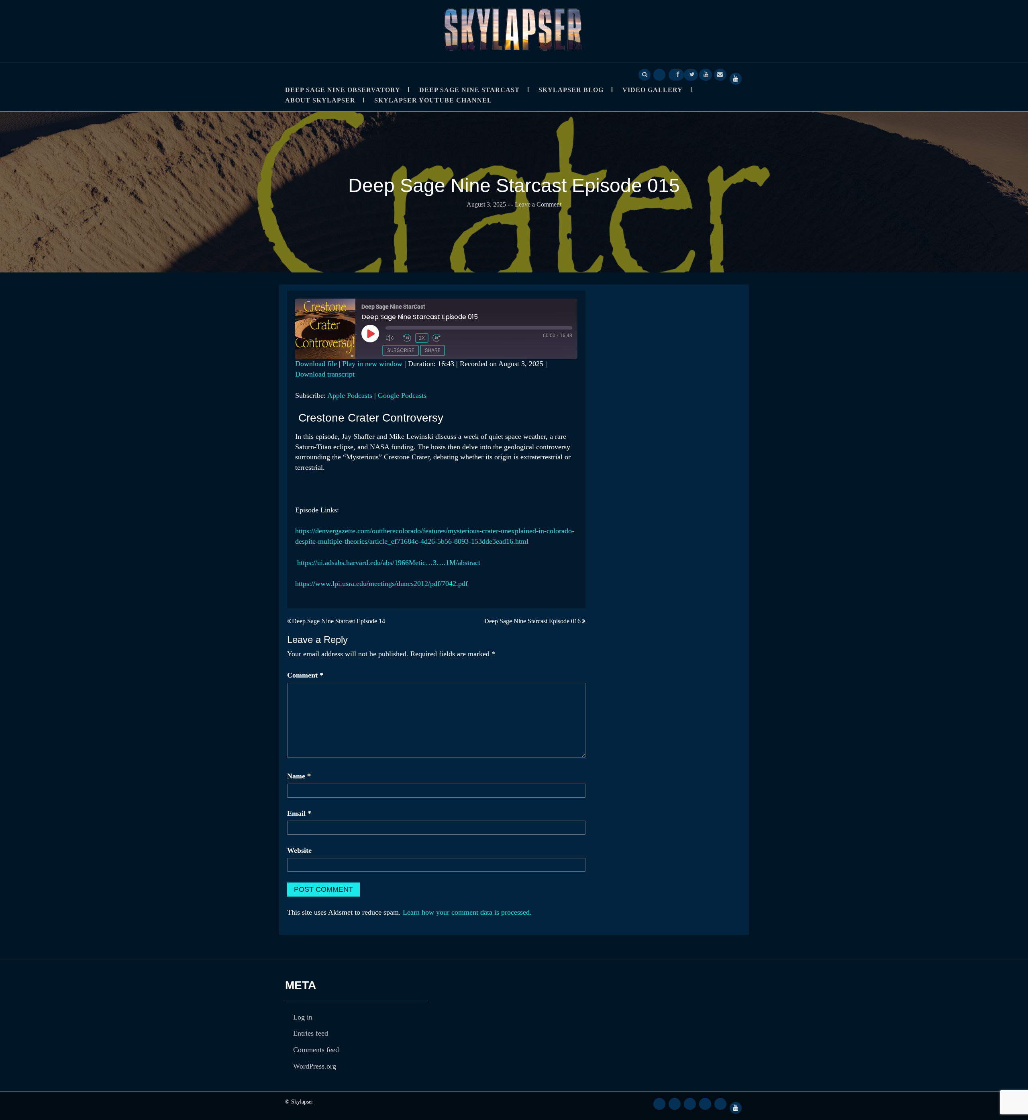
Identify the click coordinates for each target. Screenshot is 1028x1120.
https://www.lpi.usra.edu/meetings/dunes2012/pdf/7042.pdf (381, 583)
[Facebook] (678, 74)
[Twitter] (692, 74)
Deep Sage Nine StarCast (469, 89)
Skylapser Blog (571, 89)
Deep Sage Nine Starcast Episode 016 (532, 621)
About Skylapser (320, 100)
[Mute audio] (392, 338)
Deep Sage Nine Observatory (342, 89)
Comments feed (316, 1050)
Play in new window (372, 364)
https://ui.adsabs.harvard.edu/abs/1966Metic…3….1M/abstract (387, 563)
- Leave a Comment (536, 204)
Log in (302, 1017)
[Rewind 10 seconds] (407, 338)
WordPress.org (314, 1066)
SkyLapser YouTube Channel (433, 100)
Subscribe (400, 350)
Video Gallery (652, 89)
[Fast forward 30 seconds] (439, 338)
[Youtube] (706, 74)
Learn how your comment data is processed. (467, 912)
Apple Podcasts (349, 395)
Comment (305, 675)
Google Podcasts (402, 395)
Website (299, 850)
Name (299, 776)
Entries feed (310, 1033)
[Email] (720, 74)
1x (422, 338)
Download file (316, 364)
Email (299, 813)
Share (432, 350)
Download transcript (325, 374)
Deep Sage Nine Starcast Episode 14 (338, 621)
